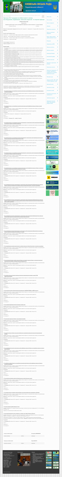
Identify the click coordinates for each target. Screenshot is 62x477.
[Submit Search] (48, 0)
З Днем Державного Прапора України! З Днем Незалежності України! (37, 461)
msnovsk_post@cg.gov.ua (7, 458)
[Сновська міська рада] (31, 7)
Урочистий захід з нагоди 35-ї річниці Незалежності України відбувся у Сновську (38, 454)
